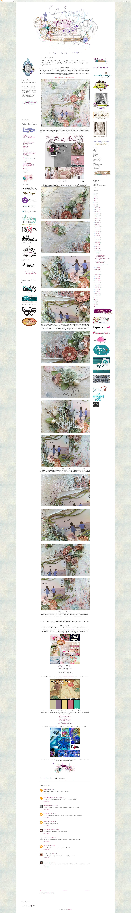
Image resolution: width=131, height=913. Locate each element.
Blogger (69, 909)
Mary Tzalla (46, 861)
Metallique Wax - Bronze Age (65, 671)
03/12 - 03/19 (97, 282)
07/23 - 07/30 (97, 242)
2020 (95, 202)
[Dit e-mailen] (58, 778)
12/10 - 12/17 (97, 211)
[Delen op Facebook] (63, 778)
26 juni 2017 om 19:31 (54, 805)
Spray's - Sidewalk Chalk (65, 715)
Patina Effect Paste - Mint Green (64, 666)
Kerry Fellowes (46, 853)
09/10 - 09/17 (97, 231)
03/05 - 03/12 (97, 284)
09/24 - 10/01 (97, 228)
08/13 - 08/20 (97, 239)
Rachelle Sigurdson (27, 163)
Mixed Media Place (69, 630)
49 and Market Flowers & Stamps (54, 780)
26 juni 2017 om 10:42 (60, 797)
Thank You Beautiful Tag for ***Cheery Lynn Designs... (100, 256)
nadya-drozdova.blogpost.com (49, 797)
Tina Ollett (25, 168)
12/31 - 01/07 (97, 207)
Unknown (45, 813)
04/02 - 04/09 (97, 278)
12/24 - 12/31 (97, 209)
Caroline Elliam (47, 805)
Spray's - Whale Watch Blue (64, 719)
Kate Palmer (46, 837)
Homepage (65, 890)
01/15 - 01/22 (97, 291)
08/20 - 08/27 (97, 237)
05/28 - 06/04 (97, 267)
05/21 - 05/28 (97, 269)
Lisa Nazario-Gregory (27, 151)
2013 (95, 302)
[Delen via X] (61, 778)
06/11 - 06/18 (97, 253)
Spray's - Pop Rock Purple (65, 722)
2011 (95, 306)
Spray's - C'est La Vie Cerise (65, 720)
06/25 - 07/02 (97, 250)
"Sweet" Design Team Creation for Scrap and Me (29, 170)
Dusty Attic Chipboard (71, 780)
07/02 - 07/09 (97, 248)
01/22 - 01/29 (97, 289)
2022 (95, 198)
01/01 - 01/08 (97, 295)
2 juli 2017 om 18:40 (52, 861)
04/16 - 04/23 (97, 276)
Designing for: (53, 53)
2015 (95, 299)
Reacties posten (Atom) (49, 892)
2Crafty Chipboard (76, 53)
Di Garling (25, 135)
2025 (95, 193)
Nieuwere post (42, 890)
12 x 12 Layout (45, 780)
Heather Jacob (26, 146)
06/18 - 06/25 (97, 252)
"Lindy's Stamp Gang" (67, 676)
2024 (95, 194)
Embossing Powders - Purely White (65, 723)
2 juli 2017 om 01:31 (53, 853)
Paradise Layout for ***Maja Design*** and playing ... (100, 262)
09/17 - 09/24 (97, 229)
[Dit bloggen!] (60, 778)
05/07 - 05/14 (97, 272)
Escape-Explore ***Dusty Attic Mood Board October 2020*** (28, 165)
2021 (95, 200)
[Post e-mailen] (56, 778)
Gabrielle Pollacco (26, 141)
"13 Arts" (54, 726)
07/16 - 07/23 (97, 244)
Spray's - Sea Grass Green (65, 718)
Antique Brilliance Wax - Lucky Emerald (64, 674)
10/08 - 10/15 (97, 224)
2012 (95, 304)
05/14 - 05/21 (97, 271)
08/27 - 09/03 (97, 235)
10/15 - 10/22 (97, 222)
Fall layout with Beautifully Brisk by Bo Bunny (29, 159)
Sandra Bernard (47, 829)
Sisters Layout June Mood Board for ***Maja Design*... (101, 264)
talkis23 (45, 789)
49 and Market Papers (63, 780)
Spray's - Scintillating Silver (65, 716)
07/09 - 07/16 (97, 246)
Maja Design (64, 53)
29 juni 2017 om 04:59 (54, 829)
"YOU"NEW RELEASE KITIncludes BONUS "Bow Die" (29, 137)
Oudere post (87, 890)
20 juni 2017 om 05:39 (51, 789)
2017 (95, 206)
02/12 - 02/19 (97, 287)
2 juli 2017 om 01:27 (51, 845)
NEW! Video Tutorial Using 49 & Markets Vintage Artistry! (29, 143)
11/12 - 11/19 (97, 216)
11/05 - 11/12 (97, 218)
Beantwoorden (46, 793)
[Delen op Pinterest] (64, 778)
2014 (95, 301)
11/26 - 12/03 (97, 215)
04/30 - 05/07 (97, 274)
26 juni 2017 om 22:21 (52, 813)
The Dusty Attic (78, 780)
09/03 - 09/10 (97, 233)
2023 (95, 196)
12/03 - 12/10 (97, 213)
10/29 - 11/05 (97, 220)
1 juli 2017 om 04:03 (52, 837)
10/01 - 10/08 (97, 226)
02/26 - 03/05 (97, 285)
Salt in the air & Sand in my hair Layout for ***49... (102, 259)
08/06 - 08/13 (97, 240)
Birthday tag (25, 147)
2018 (95, 204)
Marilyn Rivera (26, 157)
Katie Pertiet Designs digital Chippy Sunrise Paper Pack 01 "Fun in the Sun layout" (29, 153)
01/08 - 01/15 (97, 293)
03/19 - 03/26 (97, 280)
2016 (95, 297)
